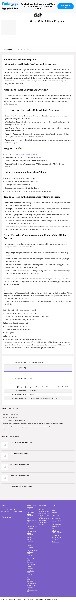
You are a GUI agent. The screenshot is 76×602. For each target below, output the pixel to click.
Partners (54, 512)
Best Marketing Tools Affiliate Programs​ (31, 585)
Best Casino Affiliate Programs (30, 572)
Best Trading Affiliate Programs (31, 513)
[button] (1, 517)
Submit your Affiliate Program (57, 531)
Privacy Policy (56, 515)
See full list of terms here (9, 430)
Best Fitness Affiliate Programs (30, 545)
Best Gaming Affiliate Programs (31, 566)
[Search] (73, 15)
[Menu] (2, 15)
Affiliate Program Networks (32, 590)
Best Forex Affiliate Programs (30, 579)
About (53, 510)
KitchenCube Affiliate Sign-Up (26, 154)
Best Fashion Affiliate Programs (31, 539)
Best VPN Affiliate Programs (32, 527)
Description (7, 49)
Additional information (22, 49)
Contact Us (55, 542)
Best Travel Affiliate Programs (30, 560)
